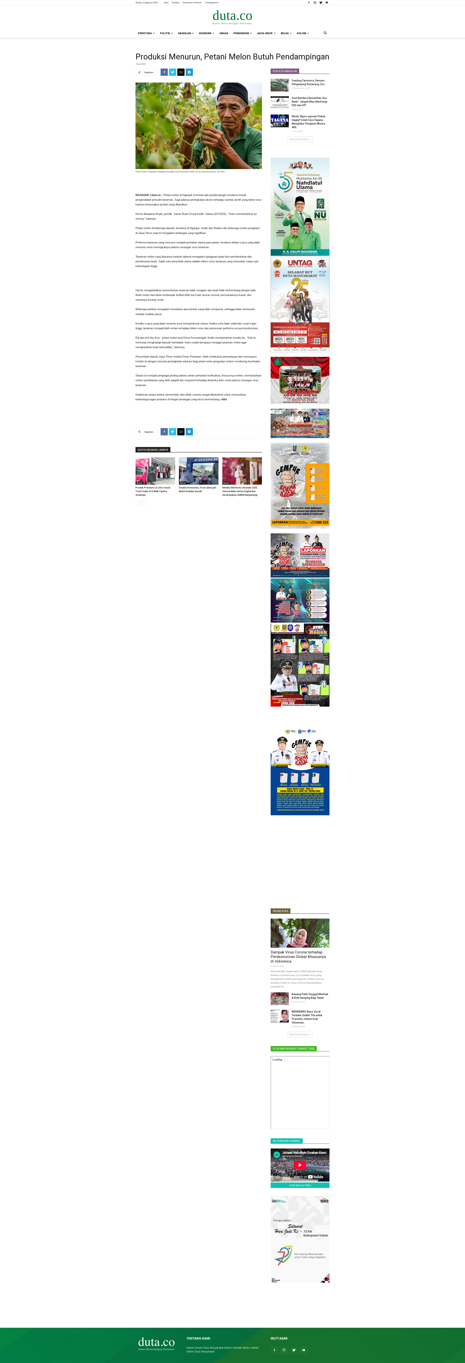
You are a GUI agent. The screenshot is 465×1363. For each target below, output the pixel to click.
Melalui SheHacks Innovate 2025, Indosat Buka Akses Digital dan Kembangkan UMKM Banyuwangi (240, 491)
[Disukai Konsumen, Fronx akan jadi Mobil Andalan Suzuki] (199, 471)
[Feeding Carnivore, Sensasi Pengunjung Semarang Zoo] (280, 85)
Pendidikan (241, 33)
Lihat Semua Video (300, 1185)
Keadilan (184, 33)
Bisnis (139, 483)
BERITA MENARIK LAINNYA (153, 449)
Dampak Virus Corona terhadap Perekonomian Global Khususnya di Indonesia (298, 956)
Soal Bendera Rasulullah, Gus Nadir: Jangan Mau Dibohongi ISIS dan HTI (309, 102)
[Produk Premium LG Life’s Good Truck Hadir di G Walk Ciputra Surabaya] (155, 471)
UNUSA (223, 33)
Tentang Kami (211, 2)
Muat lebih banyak (299, 139)
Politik (165, 33)
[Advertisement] (198, 183)
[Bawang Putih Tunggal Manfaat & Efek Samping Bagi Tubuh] (280, 998)
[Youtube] (326, 2)
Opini (274, 946)
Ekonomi (205, 33)
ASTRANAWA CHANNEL (286, 1141)
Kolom (301, 33)
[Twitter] (321, 2)
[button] (325, 33)
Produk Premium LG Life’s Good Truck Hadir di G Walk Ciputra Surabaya (153, 491)
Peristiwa (145, 33)
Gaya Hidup (265, 33)
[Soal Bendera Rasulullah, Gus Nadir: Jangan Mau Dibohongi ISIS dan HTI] (280, 102)
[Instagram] (315, 2)
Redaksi (175, 2)
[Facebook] (309, 2)
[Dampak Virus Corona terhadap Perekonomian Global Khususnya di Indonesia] (300, 933)
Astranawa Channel (192, 2)
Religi (285, 33)
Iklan (166, 2)
